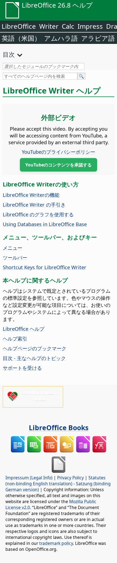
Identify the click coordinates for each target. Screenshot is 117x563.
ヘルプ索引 (15, 338)
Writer (49, 26)
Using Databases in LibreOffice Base (45, 224)
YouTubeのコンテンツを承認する (58, 165)
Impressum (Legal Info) (29, 478)
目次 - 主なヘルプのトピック (34, 358)
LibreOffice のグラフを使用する (38, 214)
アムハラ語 (61, 38)
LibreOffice (19, 26)
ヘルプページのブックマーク (34, 348)
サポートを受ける (22, 367)
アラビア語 (98, 38)
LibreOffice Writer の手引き (34, 204)
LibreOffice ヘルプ (23, 328)
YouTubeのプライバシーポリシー (58, 151)
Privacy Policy (70, 478)
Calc (68, 26)
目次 (9, 54)
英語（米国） (21, 38)
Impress (90, 26)
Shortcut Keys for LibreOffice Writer (44, 267)
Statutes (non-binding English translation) (55, 481)
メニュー (12, 247)
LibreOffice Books (58, 427)
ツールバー (15, 257)
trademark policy (56, 543)
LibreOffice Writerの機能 (31, 194)
